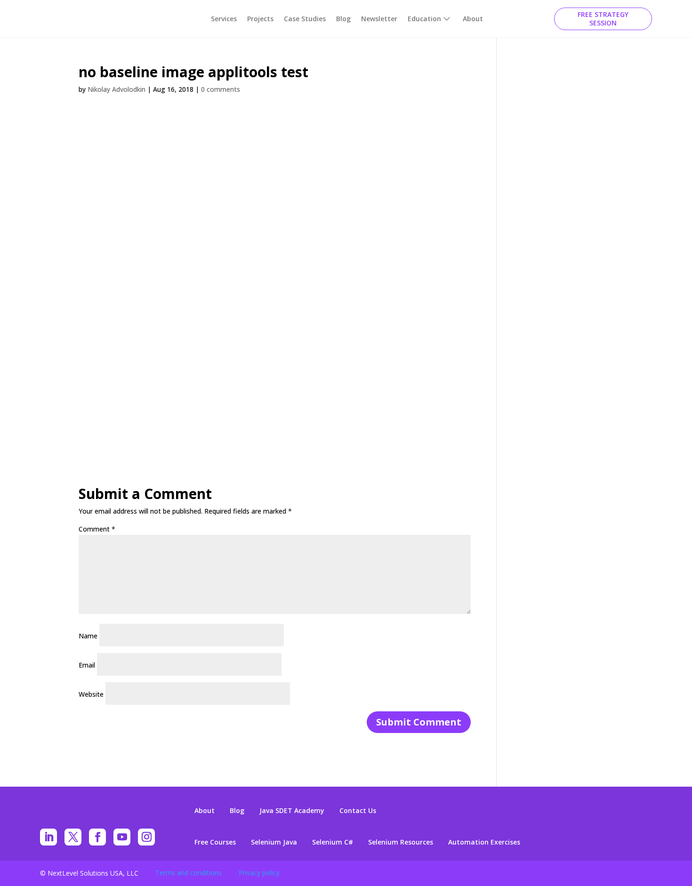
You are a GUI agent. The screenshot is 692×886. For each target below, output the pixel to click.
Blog (343, 18)
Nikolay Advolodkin (116, 89)
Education (424, 18)
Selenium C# (332, 842)
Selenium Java (274, 842)
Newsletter (379, 18)
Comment (97, 528)
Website (91, 694)
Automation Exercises (484, 842)
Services (224, 18)
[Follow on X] (72, 837)
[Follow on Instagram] (146, 837)
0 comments (220, 89)
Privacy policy (259, 872)
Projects (260, 18)
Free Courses (215, 842)
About (473, 18)
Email (87, 664)
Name (88, 635)
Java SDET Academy (291, 810)
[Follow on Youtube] (121, 837)
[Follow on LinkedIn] (48, 837)
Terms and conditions (188, 872)
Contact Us (357, 810)
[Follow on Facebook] (97, 837)
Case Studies (305, 18)
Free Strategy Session (603, 18)
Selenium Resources (400, 842)
